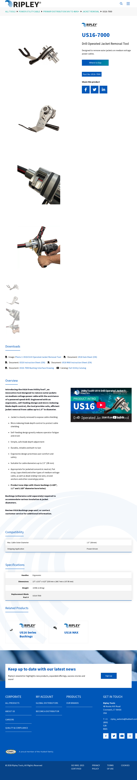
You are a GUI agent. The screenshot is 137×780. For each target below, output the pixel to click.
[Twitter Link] (114, 736)
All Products (12, 703)
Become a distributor (47, 711)
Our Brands (72, 703)
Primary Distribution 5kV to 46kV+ (61, 11)
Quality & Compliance (16, 727)
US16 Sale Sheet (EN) (87, 357)
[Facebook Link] (106, 736)
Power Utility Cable (29, 11)
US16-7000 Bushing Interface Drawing (36, 368)
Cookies (125, 765)
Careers (9, 719)
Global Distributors (47, 703)
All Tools (10, 11)
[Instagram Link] (130, 736)
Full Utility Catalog (77, 368)
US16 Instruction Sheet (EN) (32, 362)
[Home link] (26, 3)
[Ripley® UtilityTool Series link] (89, 25)
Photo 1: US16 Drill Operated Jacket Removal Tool (38, 357)
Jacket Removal (91, 11)
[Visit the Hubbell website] (29, 751)
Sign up (108, 675)
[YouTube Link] (122, 736)
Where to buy (95, 62)
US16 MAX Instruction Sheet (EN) (77, 362)
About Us (10, 711)
